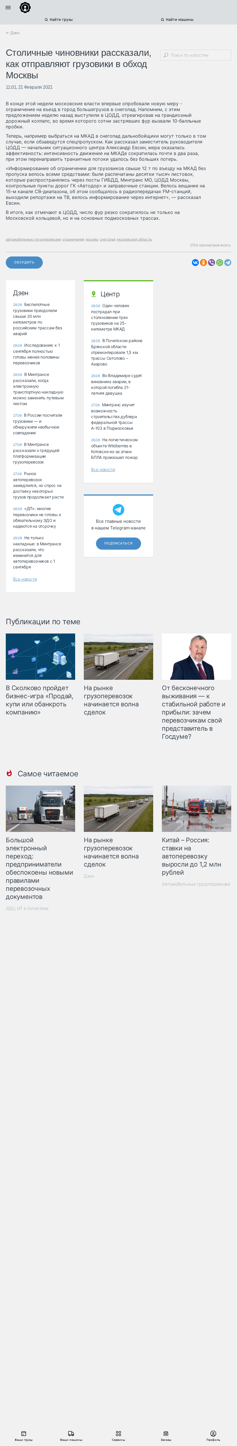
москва (92, 239)
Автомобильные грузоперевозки (196, 884)
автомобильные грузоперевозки (33, 239)
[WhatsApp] (219, 262)
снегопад (108, 239)
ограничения (73, 239)
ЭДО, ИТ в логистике (27, 908)
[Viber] (211, 262)
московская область (134, 239)
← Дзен (13, 32)
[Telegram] (227, 262)
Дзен (89, 876)
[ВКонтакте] (195, 262)
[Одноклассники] (203, 262)
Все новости (25, 579)
